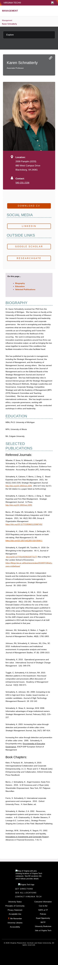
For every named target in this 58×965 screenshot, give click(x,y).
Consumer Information (43, 902)
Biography (20, 283)
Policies (43, 914)
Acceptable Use (15, 914)
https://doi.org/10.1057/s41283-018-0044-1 (24, 540)
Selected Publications (25, 289)
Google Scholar (29, 246)
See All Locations (26, 893)
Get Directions (25, 889)
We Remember (16, 919)
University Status (15, 902)
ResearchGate (29, 258)
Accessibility (15, 927)
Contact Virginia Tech (29, 897)
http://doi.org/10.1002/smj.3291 (19, 486)
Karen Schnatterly (9, 24)
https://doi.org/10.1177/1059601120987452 (24, 524)
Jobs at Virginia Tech (43, 931)
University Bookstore (43, 926)
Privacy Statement (15, 910)
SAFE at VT (43, 910)
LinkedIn (29, 226)
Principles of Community (15, 906)
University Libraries (15, 923)
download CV (29, 206)
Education (20, 286)
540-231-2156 (22, 182)
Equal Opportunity (43, 918)
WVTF (43, 922)
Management (7, 20)
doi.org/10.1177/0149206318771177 (21, 557)
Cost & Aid (43, 906)
